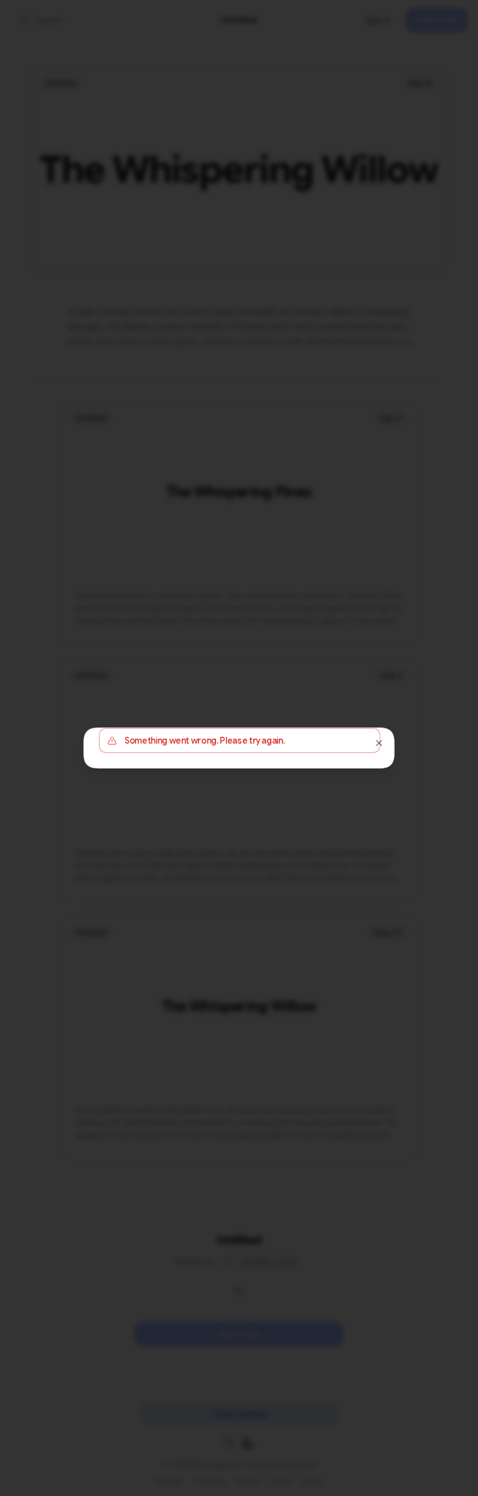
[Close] (379, 743)
